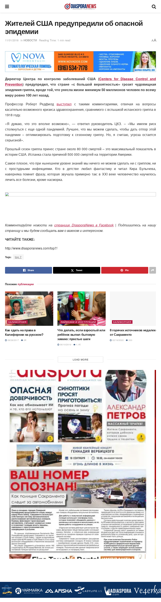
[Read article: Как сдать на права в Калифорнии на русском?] (29, 308)
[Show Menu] (7, 6)
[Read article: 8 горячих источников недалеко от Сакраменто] (134, 308)
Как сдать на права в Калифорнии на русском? (24, 332)
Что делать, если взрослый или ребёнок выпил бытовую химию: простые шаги (81, 334)
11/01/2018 (11, 40)
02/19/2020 (118, 340)
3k (24, 340)
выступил (64, 104)
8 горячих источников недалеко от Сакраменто (133, 332)
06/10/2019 (65, 344)
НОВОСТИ (30, 40)
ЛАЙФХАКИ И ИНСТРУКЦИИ (78, 322)
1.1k (78, 344)
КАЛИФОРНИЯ (17, 322)
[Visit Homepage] (80, 6)
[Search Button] (154, 6)
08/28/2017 (13, 340)
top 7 (18, 257)
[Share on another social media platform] (152, 270)
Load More (80, 359)
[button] (11, 61)
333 (130, 340)
